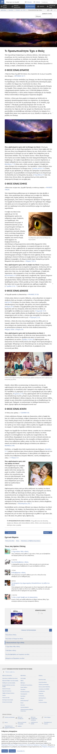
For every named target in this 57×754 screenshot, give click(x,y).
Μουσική (23, 705)
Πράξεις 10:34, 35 (28, 339)
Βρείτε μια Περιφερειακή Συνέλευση (32, 718)
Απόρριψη (12, 751)
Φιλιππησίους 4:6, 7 (24, 504)
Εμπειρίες (41, 700)
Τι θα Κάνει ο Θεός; (10, 650)
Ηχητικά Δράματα (25, 707)
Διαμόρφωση (21, 751)
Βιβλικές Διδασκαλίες (7, 675)
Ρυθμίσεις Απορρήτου (48, 747)
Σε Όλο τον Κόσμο (43, 702)
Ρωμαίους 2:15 (18, 394)
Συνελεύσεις (41, 695)
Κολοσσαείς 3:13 (10, 275)
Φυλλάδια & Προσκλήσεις (26, 685)
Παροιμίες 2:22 (35, 317)
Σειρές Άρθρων (24, 687)
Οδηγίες (22, 698)
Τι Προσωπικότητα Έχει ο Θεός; (14, 642)
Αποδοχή (4, 751)
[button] (17, 6)
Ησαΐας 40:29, (37, 168)
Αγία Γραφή (23, 678)
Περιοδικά (10, 10)
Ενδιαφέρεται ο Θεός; (18, 573)
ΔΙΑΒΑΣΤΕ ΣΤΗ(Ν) (47, 13)
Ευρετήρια (23, 696)
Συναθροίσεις (42, 691)
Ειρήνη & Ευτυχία (6, 688)
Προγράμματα (24, 694)
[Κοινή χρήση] (51, 10)
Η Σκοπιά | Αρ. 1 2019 (20, 10)
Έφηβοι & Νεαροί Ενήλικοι (8, 693)
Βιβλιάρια (23, 682)
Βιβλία (22, 680)
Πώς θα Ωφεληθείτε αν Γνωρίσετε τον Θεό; (17, 654)
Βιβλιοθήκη (3, 10)
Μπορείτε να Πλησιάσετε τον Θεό (14, 658)
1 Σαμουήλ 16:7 (40, 311)
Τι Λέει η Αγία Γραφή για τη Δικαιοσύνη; (24, 597)
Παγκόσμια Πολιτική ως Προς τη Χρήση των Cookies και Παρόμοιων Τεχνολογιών (24, 745)
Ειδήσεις (40, 675)
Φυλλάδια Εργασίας (25, 691)
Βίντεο (22, 702)
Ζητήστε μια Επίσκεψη (44, 684)
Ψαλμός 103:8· (9, 329)
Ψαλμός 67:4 (9, 307)
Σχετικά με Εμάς (42, 679)
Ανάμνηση (41, 693)
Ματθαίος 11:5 (10, 164)
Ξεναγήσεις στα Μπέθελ (44, 689)
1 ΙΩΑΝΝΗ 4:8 (24, 413)
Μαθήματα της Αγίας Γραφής (8, 682)
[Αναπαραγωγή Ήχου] (48, 10)
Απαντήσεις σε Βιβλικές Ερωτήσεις (10, 678)
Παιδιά (3, 695)
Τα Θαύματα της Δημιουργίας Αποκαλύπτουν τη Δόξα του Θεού (30, 584)
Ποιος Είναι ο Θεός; (10, 635)
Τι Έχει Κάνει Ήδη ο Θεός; (20, 551)
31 (43, 168)
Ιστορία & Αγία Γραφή (7, 702)
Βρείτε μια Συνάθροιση (19, 717)
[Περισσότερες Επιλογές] (54, 10)
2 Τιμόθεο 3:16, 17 (11, 286)
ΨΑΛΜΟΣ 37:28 (33, 294)
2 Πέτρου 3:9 (18, 329)
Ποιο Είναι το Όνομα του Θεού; (14, 638)
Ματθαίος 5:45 (9, 446)
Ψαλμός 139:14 (31, 261)
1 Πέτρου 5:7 (14, 458)
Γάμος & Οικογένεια (6, 691)
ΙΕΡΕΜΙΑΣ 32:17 (20, 76)
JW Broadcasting (24, 700)
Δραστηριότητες (42, 698)
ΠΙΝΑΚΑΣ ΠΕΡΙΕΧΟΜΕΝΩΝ (28, 630)
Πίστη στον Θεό (5, 697)
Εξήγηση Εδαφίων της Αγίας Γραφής (10, 680)
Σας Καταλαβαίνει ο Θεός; (20, 562)
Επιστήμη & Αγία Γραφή (7, 699)
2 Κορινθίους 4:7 (38, 175)
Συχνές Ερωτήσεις (43, 682)
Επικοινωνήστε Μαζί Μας (44, 686)
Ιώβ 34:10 (8, 302)
